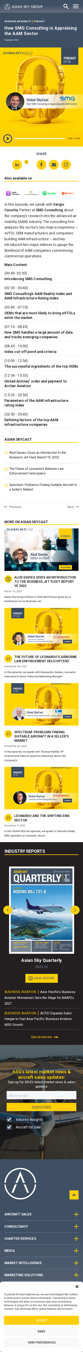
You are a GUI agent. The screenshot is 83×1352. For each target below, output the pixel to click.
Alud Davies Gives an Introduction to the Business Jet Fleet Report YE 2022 (37, 455)
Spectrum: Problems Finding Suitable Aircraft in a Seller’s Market (43, 487)
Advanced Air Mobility (17, 21)
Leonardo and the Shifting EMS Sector (42, 818)
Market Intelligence (23, 1263)
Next (70, 507)
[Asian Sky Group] (23, 6)
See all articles (41, 1037)
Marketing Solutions (23, 1275)
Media (9, 1251)
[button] (77, 1287)
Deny (41, 1331)
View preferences (42, 1342)
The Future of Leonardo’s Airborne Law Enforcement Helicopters (36, 471)
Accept (41, 1320)
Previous (15, 507)
